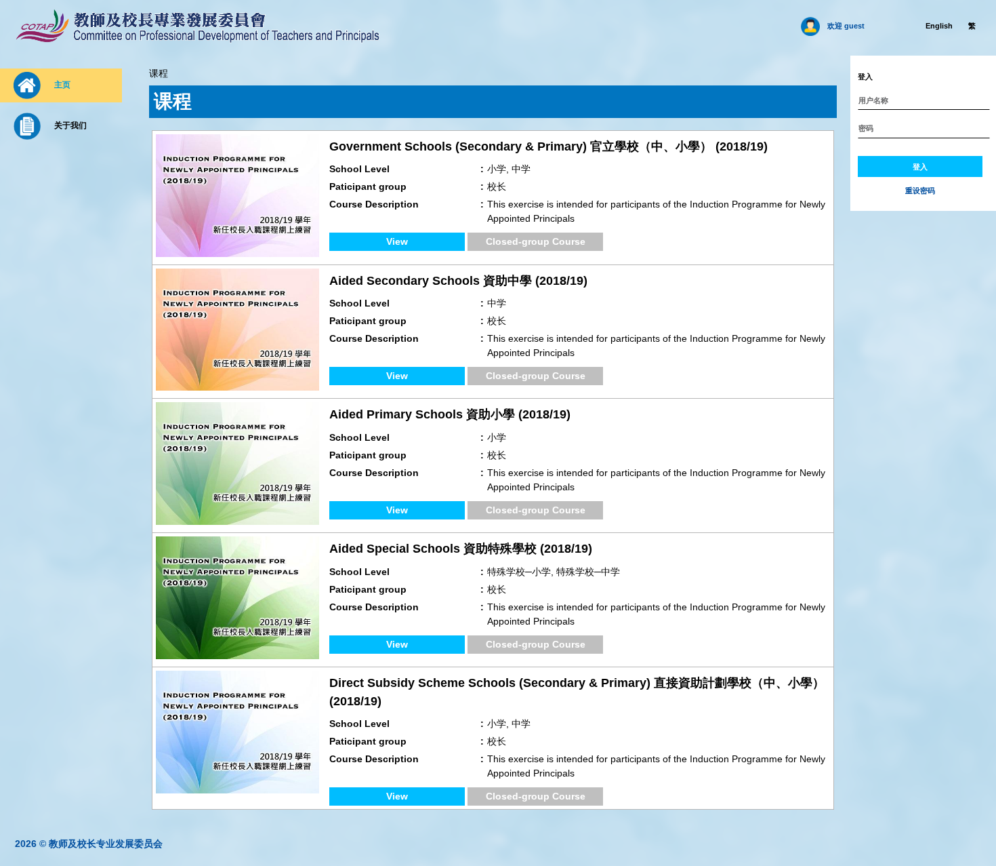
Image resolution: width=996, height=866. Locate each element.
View (397, 241)
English (939, 26)
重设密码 (920, 189)
